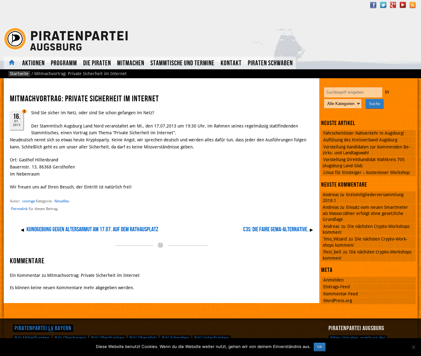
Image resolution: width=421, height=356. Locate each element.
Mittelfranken (32, 337)
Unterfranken (211, 337)
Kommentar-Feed (340, 293)
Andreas (331, 226)
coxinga (28, 201)
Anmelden (333, 279)
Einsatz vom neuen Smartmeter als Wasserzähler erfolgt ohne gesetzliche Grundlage (365, 213)
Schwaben (175, 337)
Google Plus (393, 5)
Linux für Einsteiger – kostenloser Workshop (366, 172)
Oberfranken (108, 337)
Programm (64, 63)
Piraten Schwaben (270, 63)
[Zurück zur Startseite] (86, 39)
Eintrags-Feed (336, 286)
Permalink (19, 209)
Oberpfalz (143, 337)
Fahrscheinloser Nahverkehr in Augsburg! (363, 133)
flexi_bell (332, 251)
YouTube (403, 5)
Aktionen (33, 63)
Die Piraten (97, 63)
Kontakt (231, 63)
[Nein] (413, 347)
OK (319, 347)
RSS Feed (413, 5)
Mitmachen (130, 63)
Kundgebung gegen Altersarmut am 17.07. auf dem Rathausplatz (92, 229)
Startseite (19, 73)
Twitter (383, 5)
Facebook (373, 5)
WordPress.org (337, 300)
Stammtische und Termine (182, 63)
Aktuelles (11, 63)
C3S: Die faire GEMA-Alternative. (276, 229)
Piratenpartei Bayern (43, 328)
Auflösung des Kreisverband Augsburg (360, 139)
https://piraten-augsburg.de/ (357, 337)
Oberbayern (70, 337)
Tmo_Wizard (335, 239)
